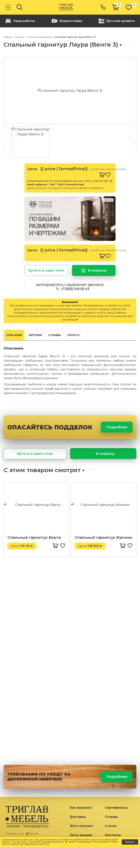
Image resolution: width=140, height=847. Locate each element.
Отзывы (111, 817)
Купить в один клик (46, 270)
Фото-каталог (81, 826)
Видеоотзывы (70, 21)
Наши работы (24, 21)
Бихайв (34, 833)
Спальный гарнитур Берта (34, 537)
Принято (130, 842)
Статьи (110, 826)
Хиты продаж (81, 835)
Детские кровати (120, 21)
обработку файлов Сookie (75, 839)
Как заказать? (81, 807)
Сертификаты (116, 807)
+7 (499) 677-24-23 (103, 7)
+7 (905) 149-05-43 (75, 288)
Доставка (78, 817)
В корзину (97, 270)
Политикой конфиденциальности (46, 842)
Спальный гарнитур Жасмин (103, 537)
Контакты (113, 835)
